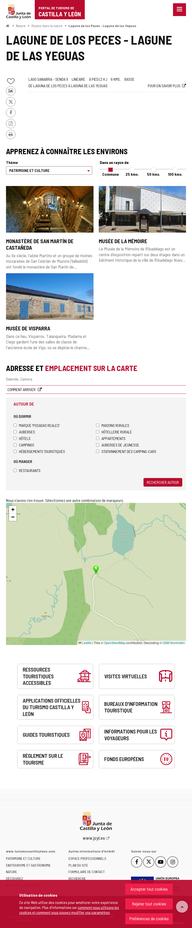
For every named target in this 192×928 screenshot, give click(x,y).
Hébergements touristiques (42, 451)
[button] (12, 509)
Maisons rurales (115, 425)
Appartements (114, 438)
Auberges (27, 431)
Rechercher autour (163, 482)
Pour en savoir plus (164, 85)
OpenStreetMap (115, 642)
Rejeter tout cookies (149, 903)
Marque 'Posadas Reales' (39, 425)
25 (132, 174)
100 (175, 174)
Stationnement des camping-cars (129, 451)
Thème (12, 162)
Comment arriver (22, 389)
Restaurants (29, 470)
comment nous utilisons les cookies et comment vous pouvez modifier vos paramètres (69, 910)
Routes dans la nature (47, 26)
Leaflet (87, 642)
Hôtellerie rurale (117, 431)
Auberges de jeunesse (120, 444)
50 (153, 174)
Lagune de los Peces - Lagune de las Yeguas (102, 26)
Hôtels (24, 438)
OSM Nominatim (173, 642)
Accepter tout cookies (149, 889)
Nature (21, 26)
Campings (26, 444)
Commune (110, 174)
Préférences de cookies (149, 918)
